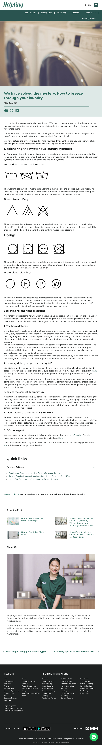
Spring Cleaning (47, 686)
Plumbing (64, 696)
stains (94, 370)
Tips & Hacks (30, 13)
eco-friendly (75, 435)
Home (6, 679)
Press (24, 679)
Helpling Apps (9, 688)
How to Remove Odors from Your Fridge (32, 519)
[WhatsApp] (94, 737)
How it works (9, 681)
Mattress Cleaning (86, 684)
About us (7, 684)
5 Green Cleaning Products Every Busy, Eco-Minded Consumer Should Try (39, 476)
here (61, 438)
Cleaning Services (48, 681)
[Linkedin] (96, 728)
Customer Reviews (10, 698)
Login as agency (10, 706)
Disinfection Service (49, 698)
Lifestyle (75, 13)
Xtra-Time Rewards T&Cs (31, 693)
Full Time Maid (66, 681)
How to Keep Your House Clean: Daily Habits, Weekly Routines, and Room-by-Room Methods (81, 522)
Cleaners (45, 679)
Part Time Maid (66, 679)
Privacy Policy (9, 693)
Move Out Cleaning (48, 691)
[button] (96, 5)
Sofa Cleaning (85, 681)
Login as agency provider (13, 708)
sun (5, 445)
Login (88, 5)
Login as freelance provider (13, 711)
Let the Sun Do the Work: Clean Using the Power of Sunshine (34, 479)
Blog (24, 696)
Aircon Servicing (47, 688)
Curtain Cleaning (67, 698)
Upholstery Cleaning (87, 688)
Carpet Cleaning (86, 686)
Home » (7, 494)
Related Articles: (15, 467)
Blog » (16, 494)
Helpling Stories (89, 18)
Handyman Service (67, 693)
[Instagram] (92, 728)
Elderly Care (46, 13)
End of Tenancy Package (69, 684)
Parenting (61, 13)
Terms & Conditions (29, 686)
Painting (64, 691)
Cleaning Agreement (11, 691)
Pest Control (84, 679)
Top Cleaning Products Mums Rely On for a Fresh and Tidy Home (36, 473)
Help (5, 696)
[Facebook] (87, 728)
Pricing (6, 686)
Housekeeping (47, 684)
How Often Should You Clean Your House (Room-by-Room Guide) (81, 534)
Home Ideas (90, 13)
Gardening (84, 691)
